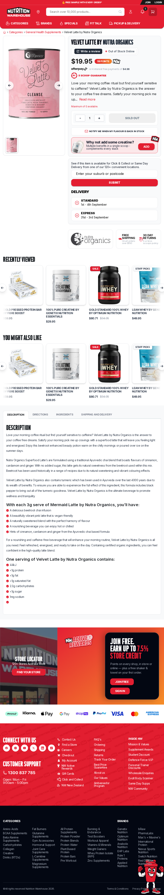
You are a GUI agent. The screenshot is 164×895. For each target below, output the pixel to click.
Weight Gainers (96, 849)
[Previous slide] (9, 85)
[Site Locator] (39, 12)
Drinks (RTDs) (11, 857)
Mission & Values (138, 744)
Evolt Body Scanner (140, 778)
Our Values (101, 778)
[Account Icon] (131, 12)
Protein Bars (68, 856)
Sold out (132, 118)
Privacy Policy (140, 889)
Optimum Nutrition (122, 838)
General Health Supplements (43, 32)
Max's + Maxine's (149, 837)
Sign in (120, 691)
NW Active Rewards (68, 767)
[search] (120, 12)
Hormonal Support (43, 844)
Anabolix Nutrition (122, 845)
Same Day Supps (139, 783)
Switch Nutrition (147, 856)
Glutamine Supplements (40, 834)
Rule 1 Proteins (122, 857)
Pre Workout (68, 860)
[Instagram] (15, 748)
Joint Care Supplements (40, 850)
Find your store (28, 672)
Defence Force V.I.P (140, 760)
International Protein (145, 843)
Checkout (68, 755)
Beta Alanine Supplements (11, 839)
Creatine (8, 853)
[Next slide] (58, 85)
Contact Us (69, 739)
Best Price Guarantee (100, 766)
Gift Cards (68, 773)
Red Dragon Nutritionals (145, 862)
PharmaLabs (145, 833)
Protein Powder (70, 836)
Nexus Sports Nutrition (146, 850)
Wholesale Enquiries (141, 773)
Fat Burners (39, 829)
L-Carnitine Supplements (40, 858)
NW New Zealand (73, 785)
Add (146, 146)
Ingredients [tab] (64, 414)
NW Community (137, 788)
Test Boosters (96, 836)
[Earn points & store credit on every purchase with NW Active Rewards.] (116, 61)
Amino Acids (10, 829)
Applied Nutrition (122, 864)
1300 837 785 (21, 772)
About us (99, 772)
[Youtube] (24, 748)
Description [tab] (15, 414)
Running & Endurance (94, 830)
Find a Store (69, 744)
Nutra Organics (118, 42)
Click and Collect (72, 779)
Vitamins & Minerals (99, 844)
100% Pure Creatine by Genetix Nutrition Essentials (62, 313)
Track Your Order (105, 759)
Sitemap (156, 889)
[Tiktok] (51, 748)
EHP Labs (123, 851)
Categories (16, 32)
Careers (67, 750)
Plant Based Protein (68, 850)
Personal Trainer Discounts (138, 766)
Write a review (90, 51)
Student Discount (139, 754)
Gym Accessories (43, 840)
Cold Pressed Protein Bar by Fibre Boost (22, 311)
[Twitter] (33, 748)
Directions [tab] (40, 414)
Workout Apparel (98, 840)
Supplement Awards (140, 749)
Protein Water (69, 844)
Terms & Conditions (118, 889)
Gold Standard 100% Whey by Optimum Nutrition (109, 311)
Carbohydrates (12, 844)
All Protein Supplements (69, 830)
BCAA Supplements (15, 833)
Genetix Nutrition (122, 830)
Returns (98, 755)
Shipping (99, 750)
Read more (87, 99)
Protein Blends (70, 840)
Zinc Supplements (98, 860)
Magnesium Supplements (40, 865)
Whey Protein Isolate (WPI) (100, 854)
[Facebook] (6, 748)
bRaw (141, 829)
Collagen (8, 849)
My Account (69, 760)
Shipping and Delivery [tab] (96, 414)
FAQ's (97, 739)
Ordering (99, 744)
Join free (122, 681)
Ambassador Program (102, 784)
